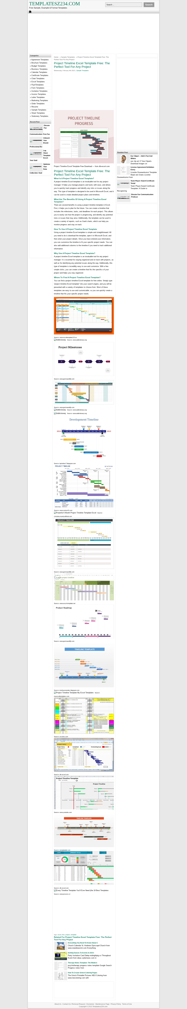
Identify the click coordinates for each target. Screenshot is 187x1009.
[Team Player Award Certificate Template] (123, 183)
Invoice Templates (38, 94)
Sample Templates (68, 57)
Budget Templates (38, 66)
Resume (34, 107)
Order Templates (38, 104)
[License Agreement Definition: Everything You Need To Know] (123, 174)
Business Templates (39, 69)
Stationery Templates (39, 116)
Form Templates (37, 88)
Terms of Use (127, 1004)
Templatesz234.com (54, 3)
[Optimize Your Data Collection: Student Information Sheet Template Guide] (36, 166)
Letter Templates (38, 97)
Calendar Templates (39, 72)
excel (59, 934)
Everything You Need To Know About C (83, 943)
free (63, 934)
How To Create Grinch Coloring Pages (82, 973)
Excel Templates (38, 82)
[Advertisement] (93, 33)
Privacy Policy (116, 1004)
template (73, 934)
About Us (57, 1004)
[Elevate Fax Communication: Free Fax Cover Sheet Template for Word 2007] (36, 130)
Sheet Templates (38, 113)
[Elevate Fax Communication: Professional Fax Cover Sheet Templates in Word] (123, 199)
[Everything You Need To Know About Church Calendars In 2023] (61, 949)
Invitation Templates (39, 91)
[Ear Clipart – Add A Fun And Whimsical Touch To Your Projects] (123, 163)
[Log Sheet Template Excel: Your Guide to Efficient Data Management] (36, 155)
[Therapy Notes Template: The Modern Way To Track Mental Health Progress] (60, 969)
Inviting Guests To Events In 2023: (81, 953)
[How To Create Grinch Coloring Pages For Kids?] (61, 979)
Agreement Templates (40, 60)
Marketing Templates (39, 100)
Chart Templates (37, 78)
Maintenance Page (102, 1004)
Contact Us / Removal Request (73, 1004)
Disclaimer (90, 1004)
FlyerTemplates (37, 85)
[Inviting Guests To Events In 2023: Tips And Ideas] (61, 959)
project (67, 934)
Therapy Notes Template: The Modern (82, 963)
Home (56, 57)
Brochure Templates (39, 63)
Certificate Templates (39, 75)
